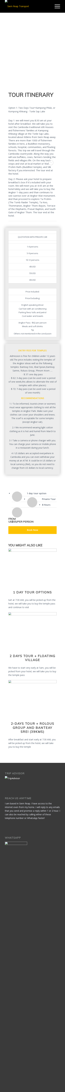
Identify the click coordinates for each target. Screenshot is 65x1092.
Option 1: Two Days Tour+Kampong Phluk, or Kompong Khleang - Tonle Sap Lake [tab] (31, 109)
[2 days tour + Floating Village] (32, 614)
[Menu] (55, 6)
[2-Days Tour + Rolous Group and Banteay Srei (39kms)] (32, 682)
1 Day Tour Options (32, 592)
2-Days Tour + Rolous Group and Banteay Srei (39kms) (32, 728)
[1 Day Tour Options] (32, 550)
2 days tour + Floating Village (32, 658)
